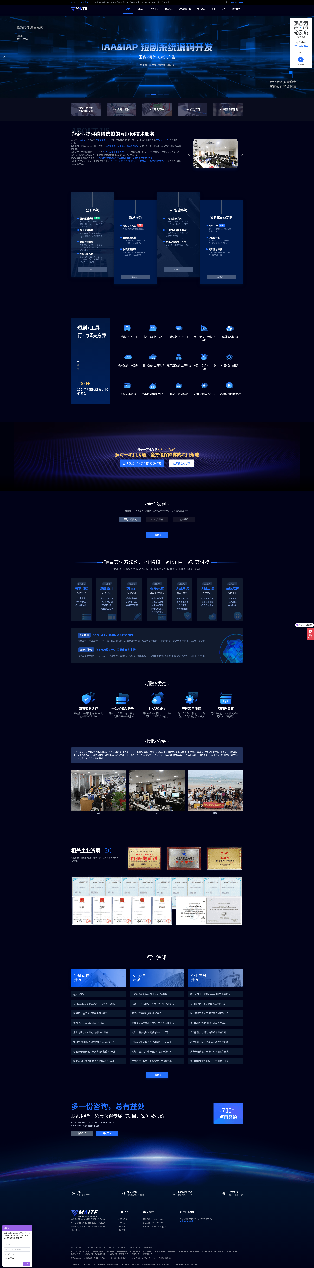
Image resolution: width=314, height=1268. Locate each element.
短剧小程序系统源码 (85, 1258)
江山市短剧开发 (147, 1247)
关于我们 (236, 9)
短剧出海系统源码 (100, 1258)
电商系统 (121, 1227)
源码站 (144, 1258)
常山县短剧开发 (109, 1247)
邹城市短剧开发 (207, 1252)
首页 (128, 9)
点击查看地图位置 (187, 1221)
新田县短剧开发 (87, 1254)
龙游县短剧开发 (135, 1247)
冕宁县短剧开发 (232, 1252)
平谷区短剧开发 (83, 1252)
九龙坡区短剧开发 (97, 1252)
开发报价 (201, 9)
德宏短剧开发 (172, 1252)
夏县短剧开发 (75, 1254)
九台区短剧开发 (100, 1254)
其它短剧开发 (112, 1254)
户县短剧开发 (109, 1252)
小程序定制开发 (135, 1258)
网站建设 (169, 9)
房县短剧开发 (123, 1254)
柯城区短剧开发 (83, 1247)
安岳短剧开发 (135, 1254)
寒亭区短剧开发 (147, 1252)
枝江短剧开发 (183, 1252)
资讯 (224, 9)
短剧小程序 (153, 1258)
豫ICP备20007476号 (128, 1265)
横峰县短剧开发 (122, 1252)
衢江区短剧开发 (96, 1247)
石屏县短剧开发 (147, 1254)
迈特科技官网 (122, 1258)
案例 (213, 9)
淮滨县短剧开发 (135, 1252)
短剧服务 (154, 9)
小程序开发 (122, 1219)
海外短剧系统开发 (165, 1258)
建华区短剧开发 (160, 1252)
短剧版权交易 (185, 9)
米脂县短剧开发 (219, 1252)
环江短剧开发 (194, 1252)
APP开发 (121, 1223)
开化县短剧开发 (122, 1247)
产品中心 (140, 9)
